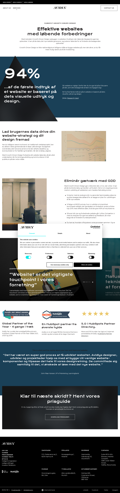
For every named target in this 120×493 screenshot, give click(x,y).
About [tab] (88, 233)
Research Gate (72, 98)
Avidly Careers (28, 2)
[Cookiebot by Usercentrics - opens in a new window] (92, 227)
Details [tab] (60, 233)
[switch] (49, 257)
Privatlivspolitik (15, 490)
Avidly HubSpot (17, 2)
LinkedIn (85, 490)
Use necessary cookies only (60, 265)
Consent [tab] (32, 233)
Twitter (106, 490)
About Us (7, 8)
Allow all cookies (86, 265)
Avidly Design (7, 2)
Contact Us (109, 8)
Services (16, 8)
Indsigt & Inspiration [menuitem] (9, 461)
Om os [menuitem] (5, 450)
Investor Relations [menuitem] (8, 465)
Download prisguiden (60, 417)
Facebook (95, 490)
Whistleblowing (28, 490)
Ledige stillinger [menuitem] (8, 463)
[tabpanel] (48, 269)
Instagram (115, 490)
